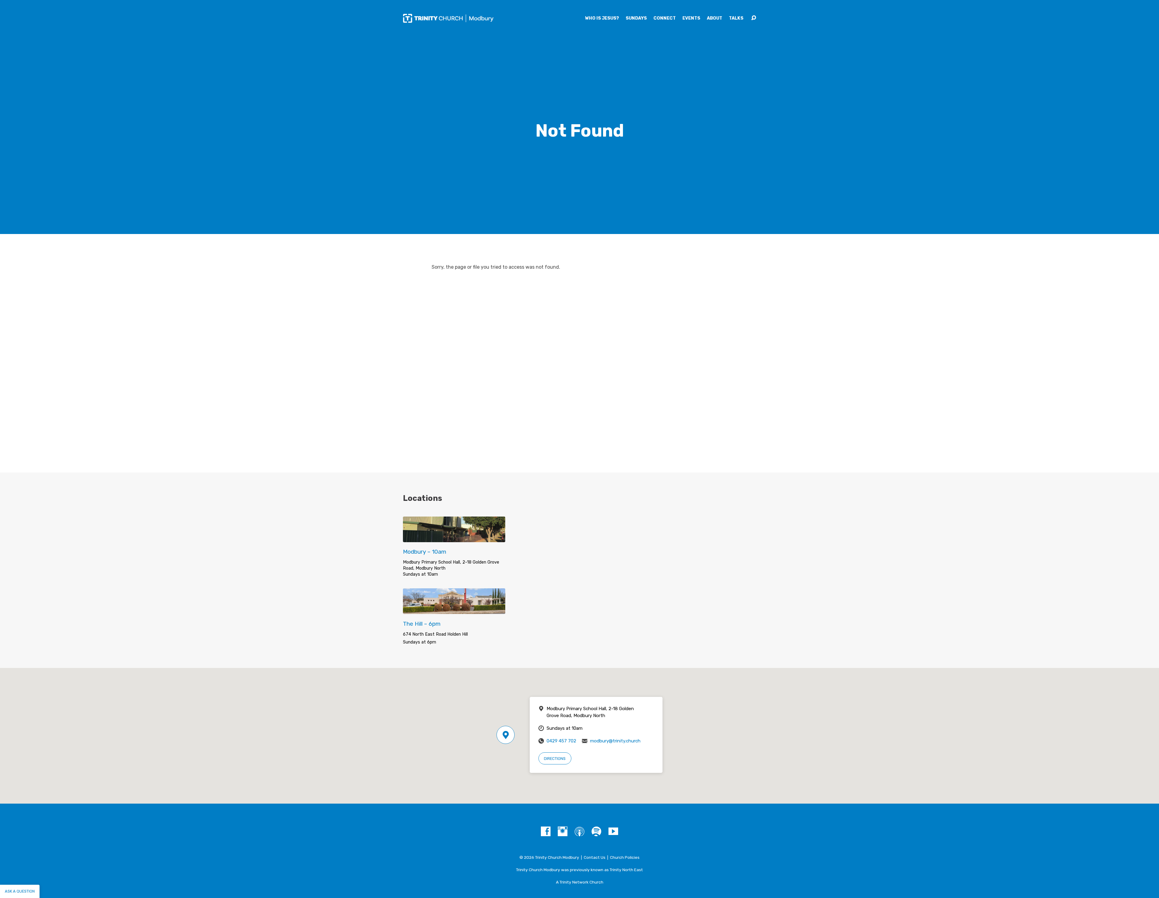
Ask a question (20, 891)
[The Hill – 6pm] (454, 609)
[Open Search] (753, 18)
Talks (736, 18)
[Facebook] (546, 831)
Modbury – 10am (424, 551)
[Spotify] (596, 831)
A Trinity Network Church (579, 882)
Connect (664, 18)
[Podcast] (579, 831)
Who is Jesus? (602, 18)
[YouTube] (613, 831)
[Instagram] (562, 831)
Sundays (636, 18)
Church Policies (625, 857)
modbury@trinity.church (615, 741)
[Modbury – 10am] (454, 537)
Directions (555, 758)
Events (691, 18)
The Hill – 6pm (422, 623)
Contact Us (594, 857)
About (714, 18)
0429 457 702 (561, 741)
